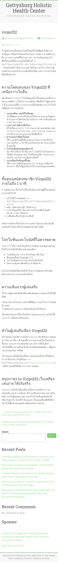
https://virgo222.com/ (41, 362)
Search (5, 432)
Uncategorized (48, 38)
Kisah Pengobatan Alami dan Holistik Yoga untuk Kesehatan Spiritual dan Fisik (27, 413)
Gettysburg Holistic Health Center (29, 8)
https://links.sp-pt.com (13, 545)
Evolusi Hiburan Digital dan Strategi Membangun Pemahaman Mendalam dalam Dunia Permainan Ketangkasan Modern (25, 537)
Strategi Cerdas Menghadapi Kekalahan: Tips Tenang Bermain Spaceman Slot (27, 423)
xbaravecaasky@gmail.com (19, 38)
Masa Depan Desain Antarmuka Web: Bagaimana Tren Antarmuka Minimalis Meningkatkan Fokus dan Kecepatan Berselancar (28, 493)
